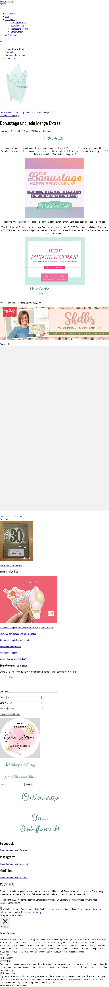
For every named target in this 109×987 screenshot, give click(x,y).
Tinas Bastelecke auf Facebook (14, 850)
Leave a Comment (43, 131)
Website (3, 708)
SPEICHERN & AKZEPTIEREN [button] (13, 985)
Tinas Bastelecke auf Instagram (14, 863)
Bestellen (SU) (17, 25)
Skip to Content (7, 1)
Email (3, 702)
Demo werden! (17, 31)
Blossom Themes (67, 899)
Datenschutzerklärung (15, 55)
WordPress (92, 899)
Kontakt (9, 52)
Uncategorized (25, 640)
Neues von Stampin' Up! (29, 627)
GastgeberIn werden (19, 28)
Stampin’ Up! (10, 19)
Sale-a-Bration (47, 627)
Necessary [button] (4, 954)
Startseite (10, 13)
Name (3, 697)
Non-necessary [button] (6, 970)
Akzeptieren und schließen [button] (12, 915)
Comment (4, 691)
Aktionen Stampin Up (9, 115)
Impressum (10, 58)
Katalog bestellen (19, 22)
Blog (7, 16)
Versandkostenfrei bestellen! (13, 658)
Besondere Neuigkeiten (10, 646)
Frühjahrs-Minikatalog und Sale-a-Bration (18, 633)
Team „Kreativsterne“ (14, 48)
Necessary (7, 957)
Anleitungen (10, 34)
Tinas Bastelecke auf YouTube (14, 877)
